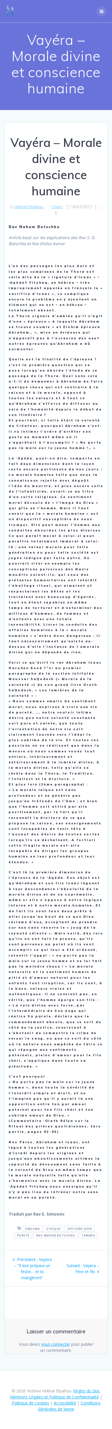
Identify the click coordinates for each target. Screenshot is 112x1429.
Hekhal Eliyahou (28, 206)
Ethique (53, 1229)
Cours (57, 206)
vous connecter (55, 1344)
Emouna (32, 1229)
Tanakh (88, 1235)
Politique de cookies (30, 1403)
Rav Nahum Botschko (55, 1235)
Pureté (23, 1235)
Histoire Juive (79, 1229)
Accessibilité (65, 1403)
